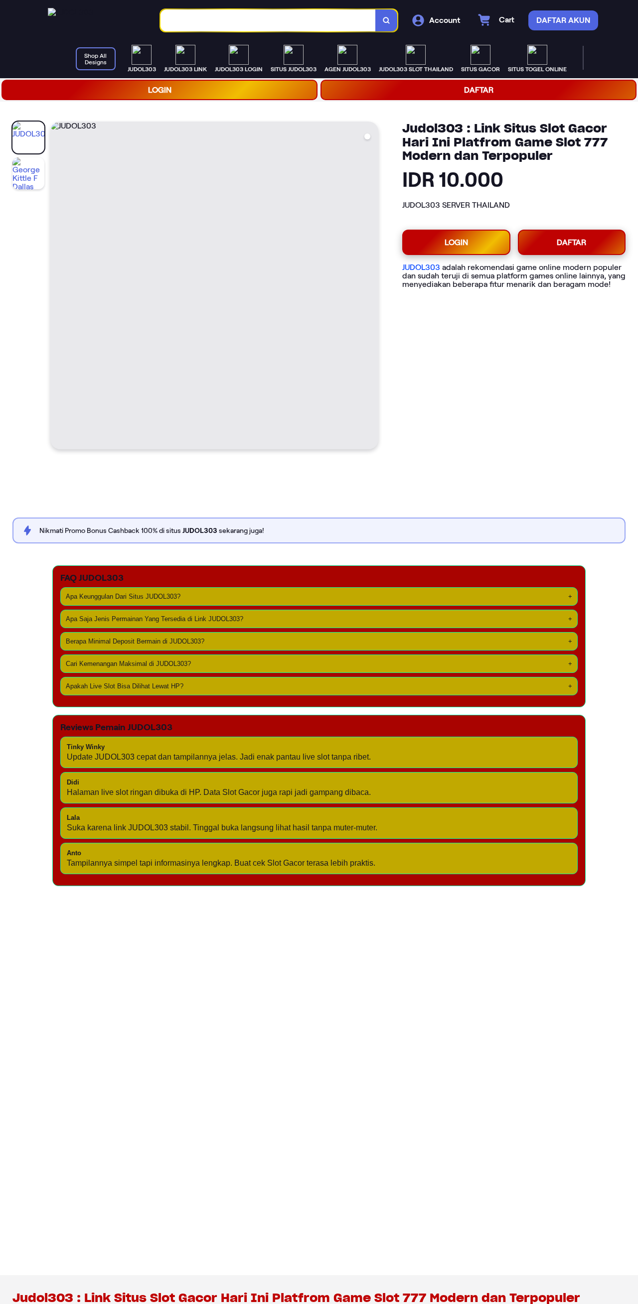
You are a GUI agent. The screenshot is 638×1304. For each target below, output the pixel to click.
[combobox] (268, 20)
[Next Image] (370, 287)
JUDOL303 (421, 267)
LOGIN (159, 90)
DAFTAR (478, 90)
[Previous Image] (58, 287)
